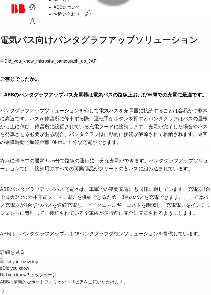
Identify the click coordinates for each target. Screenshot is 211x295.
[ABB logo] (18, 8)
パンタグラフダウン (101, 233)
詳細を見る (12, 252)
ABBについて (67, 7)
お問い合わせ (67, 14)
